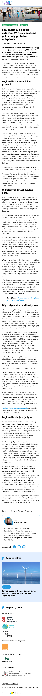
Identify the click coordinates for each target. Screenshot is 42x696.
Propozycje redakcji (10, 25)
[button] (14, 547)
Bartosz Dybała (19, 44)
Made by (5, 693)
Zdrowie (24, 25)
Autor (16, 520)
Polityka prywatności (10, 684)
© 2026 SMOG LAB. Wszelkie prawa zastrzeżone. (20, 687)
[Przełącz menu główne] (37, 3)
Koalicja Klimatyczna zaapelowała (15, 408)
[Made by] (15, 693)
